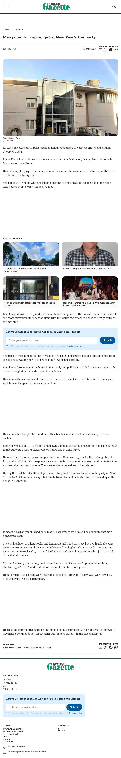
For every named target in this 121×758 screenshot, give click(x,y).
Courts (19, 29)
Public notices (10, 689)
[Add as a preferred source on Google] (89, 49)
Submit (107, 340)
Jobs (5, 685)
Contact (7, 679)
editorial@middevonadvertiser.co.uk (27, 751)
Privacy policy (10, 682)
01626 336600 (19, 746)
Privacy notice (75, 346)
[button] (6, 7)
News (6, 29)
